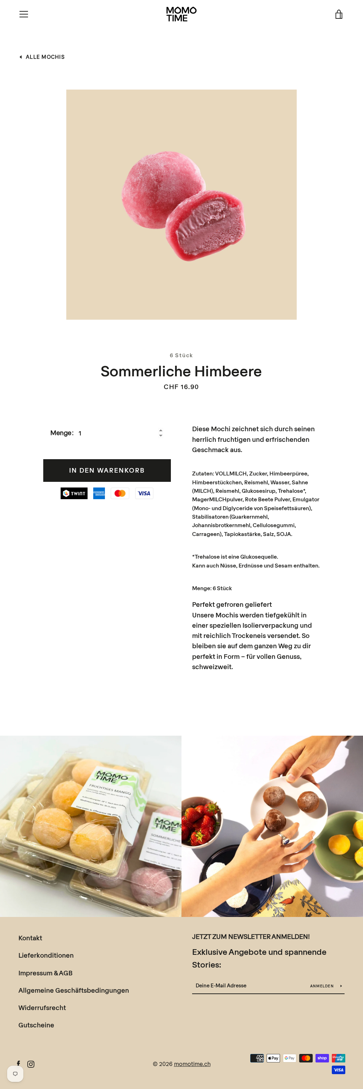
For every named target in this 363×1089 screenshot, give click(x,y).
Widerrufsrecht (42, 1007)
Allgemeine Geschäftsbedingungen (73, 990)
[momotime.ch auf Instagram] (30, 1063)
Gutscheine (36, 1025)
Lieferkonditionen (46, 955)
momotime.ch (192, 1063)
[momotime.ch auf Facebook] (18, 1063)
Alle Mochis (45, 57)
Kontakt (30, 938)
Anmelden (322, 986)
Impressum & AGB (45, 973)
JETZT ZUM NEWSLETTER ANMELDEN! (251, 936)
